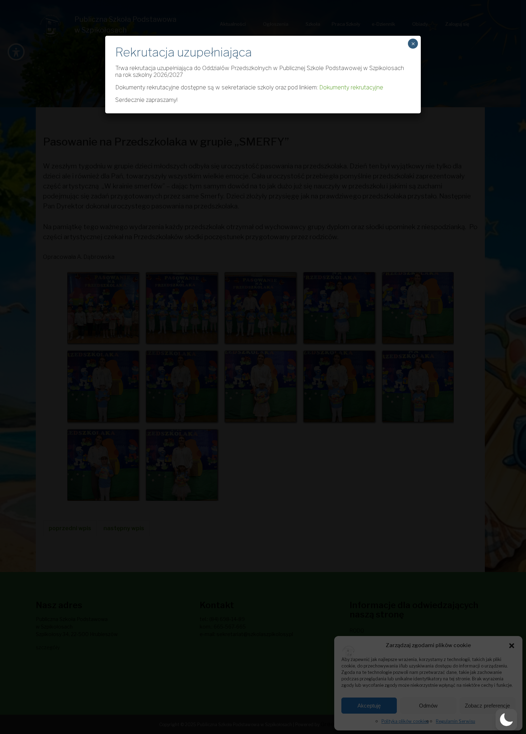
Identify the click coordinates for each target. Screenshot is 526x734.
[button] (511, 645)
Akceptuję (369, 706)
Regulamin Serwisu (455, 721)
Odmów (428, 706)
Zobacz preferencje (487, 706)
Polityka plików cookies (405, 721)
